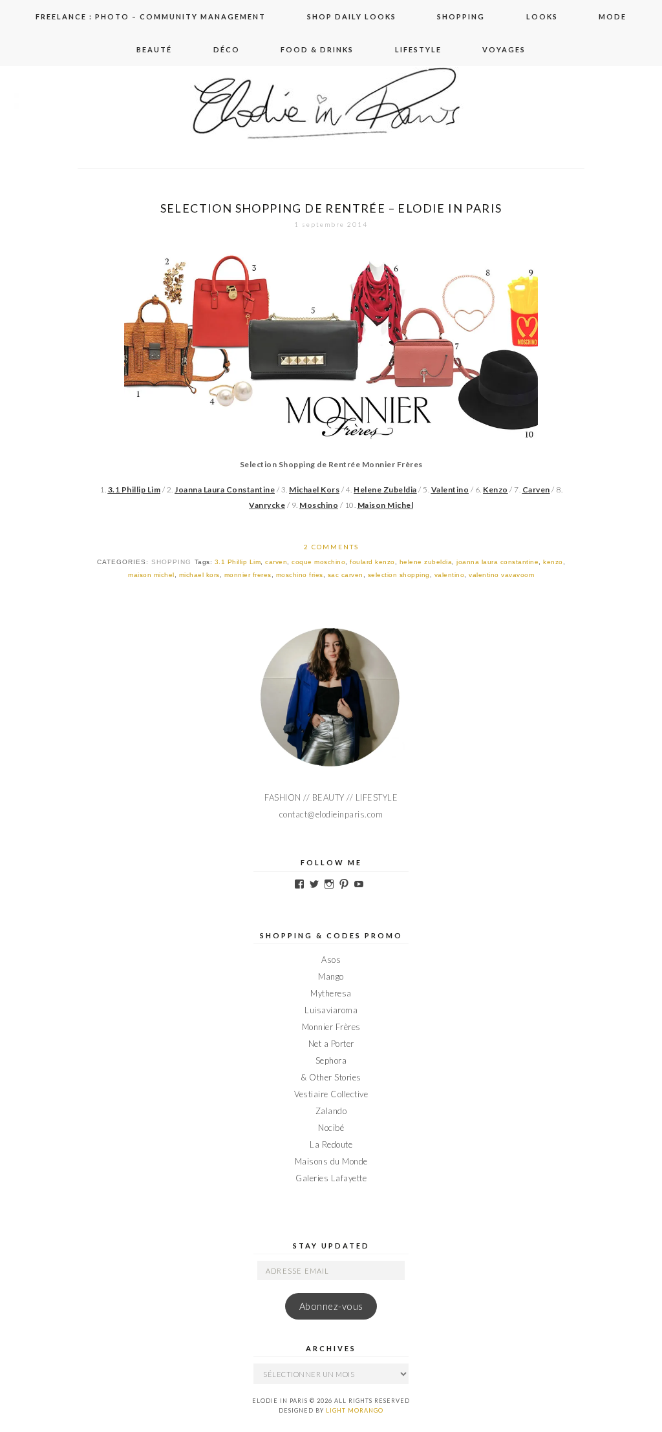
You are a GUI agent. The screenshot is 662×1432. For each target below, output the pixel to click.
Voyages (504, 49)
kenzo (553, 561)
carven (276, 561)
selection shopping (399, 574)
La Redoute (331, 1144)
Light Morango (354, 1410)
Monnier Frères (331, 1027)
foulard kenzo (372, 561)
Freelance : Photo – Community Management (151, 16)
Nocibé (331, 1127)
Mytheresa (331, 993)
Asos (331, 959)
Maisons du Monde (331, 1161)
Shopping (461, 16)
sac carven (345, 574)
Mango (331, 976)
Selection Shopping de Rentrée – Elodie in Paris (331, 208)
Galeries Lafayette (331, 1178)
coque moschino (318, 561)
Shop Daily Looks (351, 16)
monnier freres (248, 574)
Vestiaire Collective (331, 1094)
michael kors (199, 574)
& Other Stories (331, 1077)
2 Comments (331, 547)
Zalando (331, 1111)
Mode (612, 16)
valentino (449, 574)
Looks (542, 16)
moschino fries (299, 574)
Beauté (154, 49)
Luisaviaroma (331, 1010)
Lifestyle (418, 49)
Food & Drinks (317, 49)
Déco (226, 49)
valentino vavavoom (501, 574)
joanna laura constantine (497, 561)
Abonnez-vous (331, 1306)
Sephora (331, 1060)
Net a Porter (331, 1043)
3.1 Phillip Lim (238, 561)
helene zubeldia (426, 561)
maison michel (151, 574)
